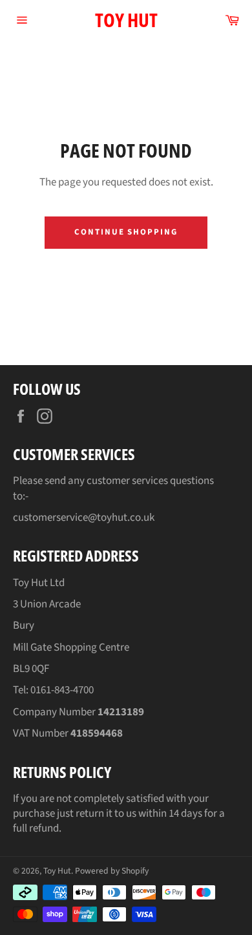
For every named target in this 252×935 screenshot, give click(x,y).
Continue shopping (126, 232)
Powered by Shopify (112, 871)
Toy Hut (126, 19)
